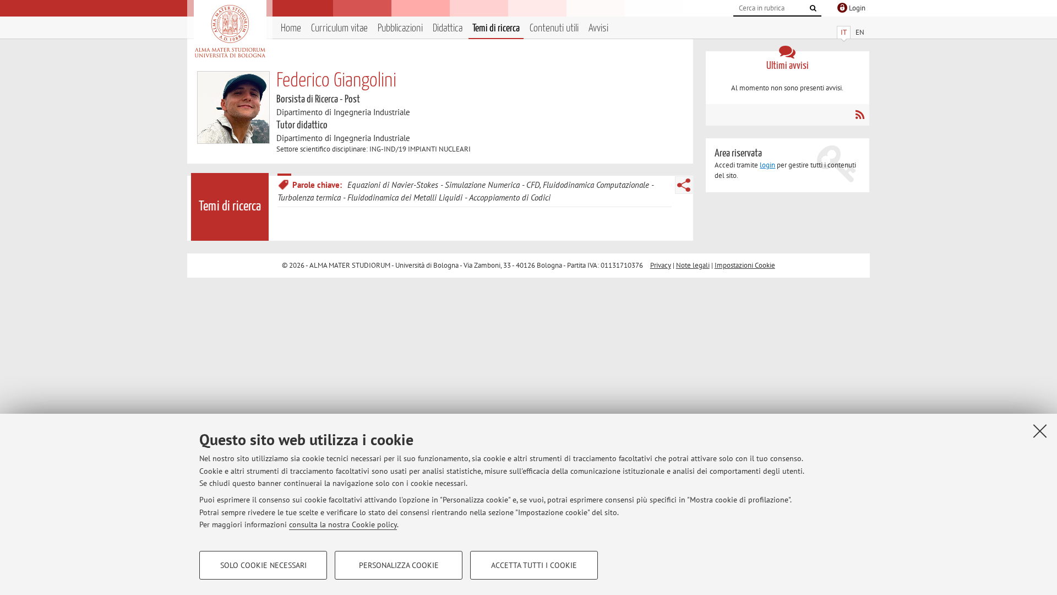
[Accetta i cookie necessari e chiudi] (1040, 431)
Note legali (693, 265)
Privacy (660, 265)
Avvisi (598, 28)
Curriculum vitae (339, 28)
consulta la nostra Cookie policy (343, 524)
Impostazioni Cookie (745, 265)
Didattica (447, 28)
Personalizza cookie (399, 565)
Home (291, 28)
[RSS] (860, 114)
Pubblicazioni (400, 28)
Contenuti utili (554, 28)
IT (844, 32)
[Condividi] (684, 185)
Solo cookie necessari (263, 565)
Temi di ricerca (496, 28)
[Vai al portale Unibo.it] (230, 31)
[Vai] (813, 8)
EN (860, 32)
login (767, 165)
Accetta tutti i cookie (534, 565)
